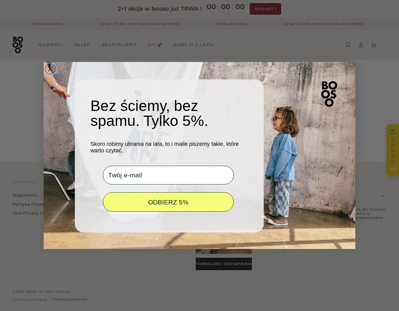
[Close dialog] (50, 68)
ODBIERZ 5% (168, 202)
